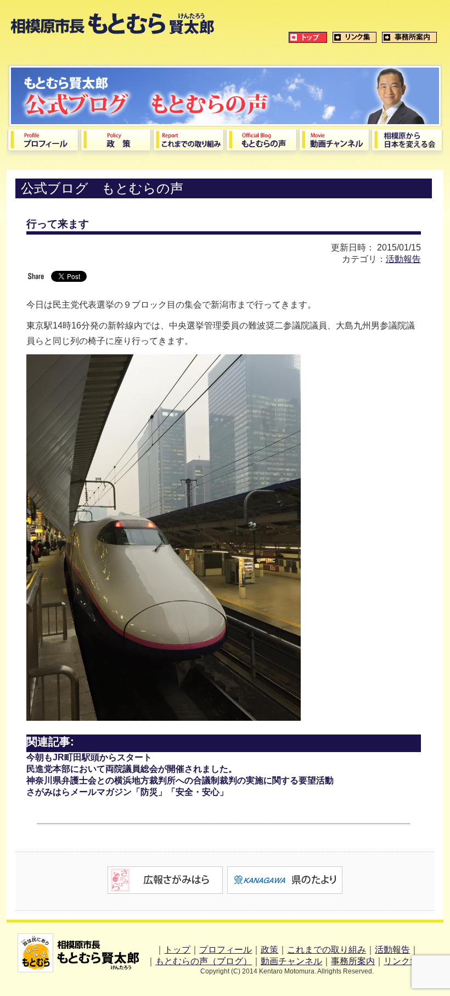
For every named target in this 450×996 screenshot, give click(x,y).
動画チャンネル (291, 961)
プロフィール (225, 949)
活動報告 (403, 259)
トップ (177, 949)
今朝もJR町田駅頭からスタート (89, 757)
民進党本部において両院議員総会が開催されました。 (131, 769)
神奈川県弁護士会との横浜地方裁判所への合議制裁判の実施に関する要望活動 (180, 780)
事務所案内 (353, 961)
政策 (269, 949)
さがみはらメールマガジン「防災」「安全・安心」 (127, 792)
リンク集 (401, 961)
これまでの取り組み (326, 949)
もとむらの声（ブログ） (203, 961)
